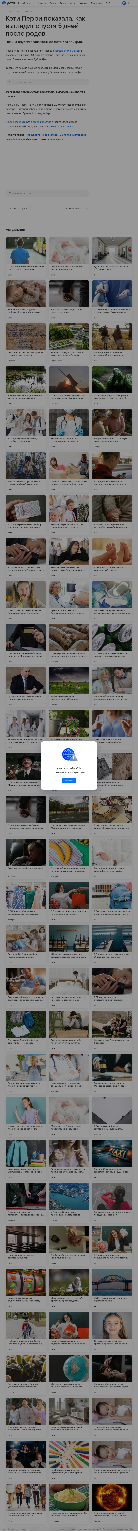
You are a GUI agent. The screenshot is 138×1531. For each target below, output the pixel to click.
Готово (69, 781)
